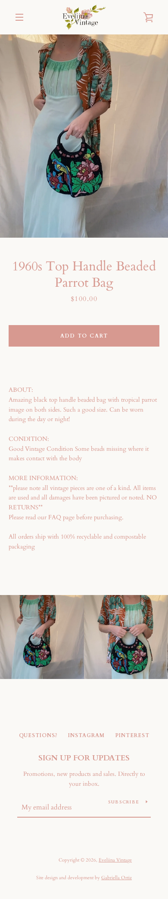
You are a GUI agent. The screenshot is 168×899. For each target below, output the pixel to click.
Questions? (38, 735)
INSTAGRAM (86, 735)
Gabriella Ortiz (116, 877)
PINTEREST (132, 735)
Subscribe (123, 802)
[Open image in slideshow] (84, 136)
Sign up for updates (84, 758)
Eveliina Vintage (115, 860)
